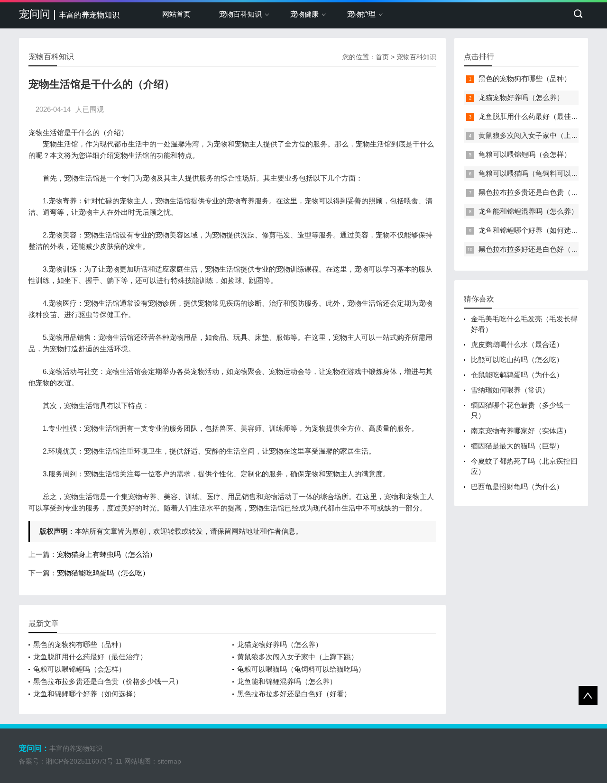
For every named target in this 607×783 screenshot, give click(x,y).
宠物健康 (304, 14)
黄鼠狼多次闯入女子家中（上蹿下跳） (297, 657)
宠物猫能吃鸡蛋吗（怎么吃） (103, 573)
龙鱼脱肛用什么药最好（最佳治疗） (90, 657)
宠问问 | (69, 14)
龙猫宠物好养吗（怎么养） (279, 644)
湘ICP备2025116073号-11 (84, 761)
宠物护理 (361, 14)
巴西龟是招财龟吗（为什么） (517, 487)
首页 (382, 57)
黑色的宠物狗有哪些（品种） (79, 644)
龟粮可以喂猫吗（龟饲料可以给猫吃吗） (301, 669)
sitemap (169, 761)
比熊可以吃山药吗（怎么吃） (517, 359)
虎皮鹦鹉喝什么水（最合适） (517, 344)
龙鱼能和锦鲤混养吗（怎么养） (287, 681)
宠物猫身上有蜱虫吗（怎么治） (106, 554)
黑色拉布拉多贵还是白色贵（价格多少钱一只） (108, 681)
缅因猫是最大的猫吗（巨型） (517, 446)
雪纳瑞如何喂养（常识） (510, 390)
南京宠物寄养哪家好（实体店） (520, 431)
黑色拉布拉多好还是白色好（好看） (294, 694)
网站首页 (176, 14)
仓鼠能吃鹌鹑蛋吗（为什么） (517, 375)
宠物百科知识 (240, 14)
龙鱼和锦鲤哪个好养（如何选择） (86, 694)
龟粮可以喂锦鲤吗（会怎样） (79, 669)
